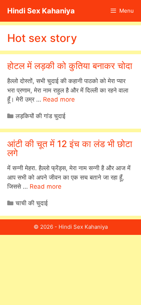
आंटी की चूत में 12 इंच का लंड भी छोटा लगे (69, 148)
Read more (59, 99)
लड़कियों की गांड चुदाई (40, 116)
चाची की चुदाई (32, 203)
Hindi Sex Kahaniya (41, 11)
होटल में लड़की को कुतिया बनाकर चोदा (69, 65)
